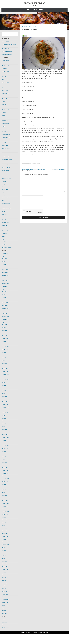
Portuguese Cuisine (6, 194)
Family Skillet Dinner (6, 48)
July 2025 (4, 289)
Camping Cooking (6, 93)
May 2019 (4, 489)
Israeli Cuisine (5, 142)
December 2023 (5, 338)
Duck (3, 118)
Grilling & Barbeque (6, 134)
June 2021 (4, 420)
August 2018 (5, 514)
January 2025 (5, 305)
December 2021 (5, 404)
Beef (3, 79)
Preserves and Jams (6, 197)
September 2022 (5, 379)
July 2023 (4, 352)
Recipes (40, 9)
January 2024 (5, 335)
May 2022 (4, 390)
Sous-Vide (4, 214)
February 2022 (5, 398)
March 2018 (4, 528)
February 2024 (5, 333)
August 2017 (5, 547)
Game (3, 126)
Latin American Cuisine (7, 159)
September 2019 (5, 478)
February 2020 (5, 464)
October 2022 (5, 377)
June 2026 (4, 258)
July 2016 (4, 580)
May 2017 (4, 555)
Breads (3, 85)
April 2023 (4, 360)
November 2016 (5, 572)
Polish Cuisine (5, 189)
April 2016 (4, 588)
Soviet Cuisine (5, 219)
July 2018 (4, 517)
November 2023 (5, 341)
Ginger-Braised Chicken (7, 54)
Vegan (22, 12)
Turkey (3, 228)
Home (27, 9)
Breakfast (4, 87)
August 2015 (5, 607)
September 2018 (5, 511)
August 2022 (5, 382)
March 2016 (4, 591)
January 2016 (5, 596)
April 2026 (4, 264)
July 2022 (4, 385)
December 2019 (5, 470)
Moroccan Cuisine (6, 175)
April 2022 (4, 393)
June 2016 (4, 583)
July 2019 (4, 484)
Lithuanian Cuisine (6, 162)
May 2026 (4, 261)
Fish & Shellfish (35, 163)
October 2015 (5, 605)
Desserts (4, 112)
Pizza (3, 186)
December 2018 (5, 503)
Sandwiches (4, 206)
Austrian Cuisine (5, 74)
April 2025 (4, 297)
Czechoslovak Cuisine (7, 109)
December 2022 (5, 371)
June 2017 (4, 552)
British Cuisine (5, 90)
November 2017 (5, 539)
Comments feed (5, 624)
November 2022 (5, 374)
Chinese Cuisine (5, 107)
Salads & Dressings (6, 203)
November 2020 (5, 440)
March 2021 (4, 429)
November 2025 (5, 278)
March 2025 (4, 299)
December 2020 (5, 437)
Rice (3, 200)
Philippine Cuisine (6, 184)
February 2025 (5, 302)
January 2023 (5, 368)
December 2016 (5, 569)
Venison (4, 244)
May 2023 (4, 357)
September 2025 (5, 283)
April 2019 (4, 492)
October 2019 (5, 475)
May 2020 (4, 456)
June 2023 (4, 354)
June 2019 (4, 486)
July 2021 (4, 418)
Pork (3, 192)
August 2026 (5, 253)
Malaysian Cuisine (6, 167)
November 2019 (5, 473)
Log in (3, 619)
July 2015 (4, 610)
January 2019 (5, 500)
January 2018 (5, 533)
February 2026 (5, 269)
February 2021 (5, 432)
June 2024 (4, 324)
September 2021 (5, 412)
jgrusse (34, 26)
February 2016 (5, 594)
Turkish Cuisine (5, 230)
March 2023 (4, 363)
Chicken (4, 104)
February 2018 (5, 530)
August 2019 (5, 481)
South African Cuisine (6, 217)
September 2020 (5, 445)
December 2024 (5, 308)
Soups (3, 211)
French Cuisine (5, 123)
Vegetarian (4, 241)
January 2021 (5, 434)
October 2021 (5, 409)
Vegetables (4, 239)
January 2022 (5, 401)
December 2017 (5, 536)
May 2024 (4, 327)
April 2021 (4, 426)
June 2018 (4, 519)
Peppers (4, 181)
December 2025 (5, 275)
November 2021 (5, 407)
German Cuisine (5, 129)
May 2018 (4, 522)
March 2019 (4, 495)
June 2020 (4, 453)
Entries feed (4, 622)
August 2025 (5, 286)
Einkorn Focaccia (6, 41)
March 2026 (4, 267)
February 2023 (5, 365)
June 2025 (4, 291)
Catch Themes (45, 632)
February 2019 (5, 497)
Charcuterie (4, 98)
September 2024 (5, 316)
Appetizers (4, 68)
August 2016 (5, 577)
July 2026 (4, 256)
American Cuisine (27, 163)
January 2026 (5, 272)
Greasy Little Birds (34, 3)
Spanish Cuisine (5, 222)
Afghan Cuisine (5, 60)
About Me (34, 9)
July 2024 (4, 322)
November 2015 (5, 602)
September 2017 (5, 544)
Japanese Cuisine (6, 148)
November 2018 (5, 506)
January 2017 (5, 566)
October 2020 (5, 442)
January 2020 (5, 467)
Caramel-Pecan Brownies (58, 169)
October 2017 (5, 541)
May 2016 (4, 585)
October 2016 (5, 574)
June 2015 (4, 613)
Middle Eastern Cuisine (7, 173)
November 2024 (5, 311)
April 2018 (4, 525)
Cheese (3, 101)
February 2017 (5, 563)
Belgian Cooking (5, 82)
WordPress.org (5, 627)
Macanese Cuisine (6, 164)
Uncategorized (8, 12)
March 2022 (4, 396)
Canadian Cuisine (6, 96)
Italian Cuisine (5, 145)
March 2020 (4, 462)
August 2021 (5, 415)
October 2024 (5, 313)
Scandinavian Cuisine (6, 208)
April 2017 (4, 558)
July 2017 (4, 550)
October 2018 (5, 508)
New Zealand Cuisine (6, 178)
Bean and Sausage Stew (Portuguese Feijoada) (33, 169)
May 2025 (4, 294)
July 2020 (4, 451)
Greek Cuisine (5, 131)
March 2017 (4, 561)
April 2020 (4, 459)
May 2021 (4, 423)
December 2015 (5, 599)
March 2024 (4, 330)
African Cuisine (5, 63)
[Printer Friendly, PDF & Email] (24, 35)
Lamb (3, 153)
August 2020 (5, 448)
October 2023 (5, 343)
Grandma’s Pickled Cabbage (8, 51)
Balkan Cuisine (5, 76)
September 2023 (5, 346)
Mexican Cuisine (5, 170)
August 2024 (5, 319)
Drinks (3, 115)
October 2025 (5, 280)
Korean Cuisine (5, 151)
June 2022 (4, 388)
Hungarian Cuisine (6, 137)
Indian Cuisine (5, 140)
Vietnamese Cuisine (6, 247)
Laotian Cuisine (5, 156)
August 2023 (5, 349)
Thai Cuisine (4, 225)
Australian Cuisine (6, 71)
